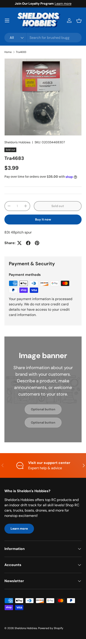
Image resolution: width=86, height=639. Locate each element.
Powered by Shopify (50, 628)
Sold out (57, 206)
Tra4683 (21, 52)
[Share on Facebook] (28, 243)
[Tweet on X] (19, 243)
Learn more (63, 4)
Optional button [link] (43, 409)
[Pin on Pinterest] (37, 243)
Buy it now (43, 219)
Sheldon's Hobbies (17, 142)
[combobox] (43, 37)
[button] (79, 20)
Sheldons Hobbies (26, 628)
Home (8, 52)
